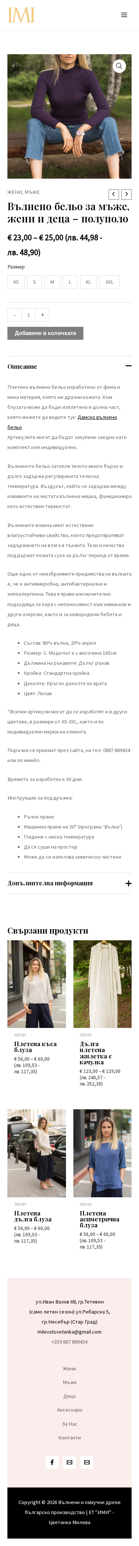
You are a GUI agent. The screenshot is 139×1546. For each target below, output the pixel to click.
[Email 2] (86, 1462)
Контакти (69, 1437)
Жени (14, 192)
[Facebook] (52, 1462)
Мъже (32, 192)
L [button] (70, 282)
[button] (119, 66)
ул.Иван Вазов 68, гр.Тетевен (70, 1301)
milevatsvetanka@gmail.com (69, 1331)
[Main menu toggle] (124, 14)
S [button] (34, 282)
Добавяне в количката (45, 333)
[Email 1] (69, 1462)
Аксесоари (69, 1409)
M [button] (52, 282)
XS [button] (16, 282)
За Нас (69, 1423)
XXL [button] (110, 282)
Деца (69, 1396)
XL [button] (88, 282)
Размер (16, 266)
